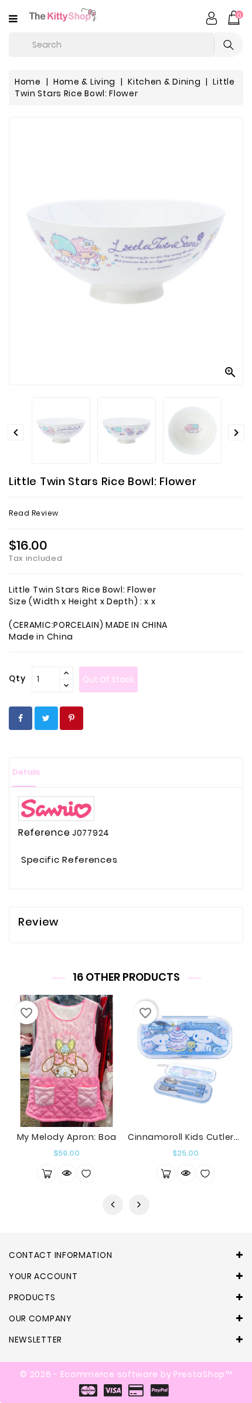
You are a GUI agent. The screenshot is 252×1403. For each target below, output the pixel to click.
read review (34, 513)
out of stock (108, 679)
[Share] (20, 718)
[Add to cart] (47, 1173)
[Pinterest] (71, 718)
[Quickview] (67, 1173)
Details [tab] (26, 772)
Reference (44, 833)
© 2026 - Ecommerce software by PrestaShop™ (125, 1374)
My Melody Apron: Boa (67, 1137)
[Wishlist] (86, 1173)
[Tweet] (46, 718)
